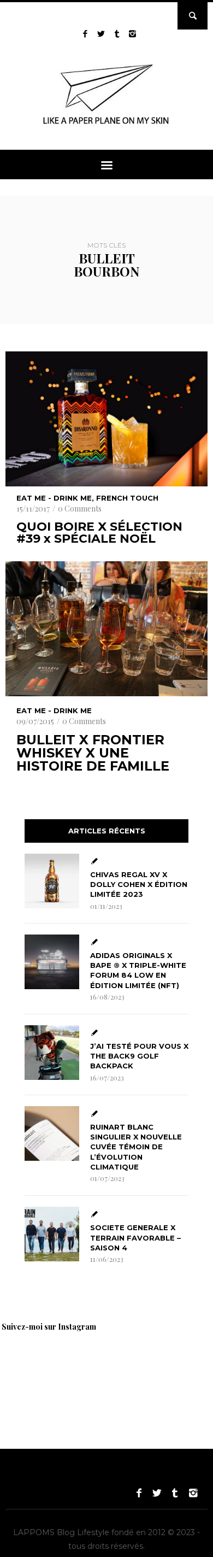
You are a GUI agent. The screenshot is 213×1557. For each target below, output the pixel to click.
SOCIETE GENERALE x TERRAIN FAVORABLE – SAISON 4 (135, 1237)
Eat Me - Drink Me (54, 497)
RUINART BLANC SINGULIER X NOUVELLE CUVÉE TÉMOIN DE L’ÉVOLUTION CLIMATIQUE (136, 1147)
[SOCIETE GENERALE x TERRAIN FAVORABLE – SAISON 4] (52, 1234)
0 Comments (80, 508)
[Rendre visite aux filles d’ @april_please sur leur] (114, 1367)
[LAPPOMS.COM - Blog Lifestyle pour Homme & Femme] (106, 126)
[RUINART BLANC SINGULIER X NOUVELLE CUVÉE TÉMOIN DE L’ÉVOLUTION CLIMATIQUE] (52, 1133)
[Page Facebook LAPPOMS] (85, 33)
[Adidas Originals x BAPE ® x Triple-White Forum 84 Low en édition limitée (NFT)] (52, 962)
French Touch (127, 497)
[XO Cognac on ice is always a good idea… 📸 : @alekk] (38, 1367)
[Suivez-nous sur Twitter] (100, 33)
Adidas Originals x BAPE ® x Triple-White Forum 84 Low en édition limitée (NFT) (138, 970)
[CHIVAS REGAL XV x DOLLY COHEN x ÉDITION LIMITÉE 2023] (52, 881)
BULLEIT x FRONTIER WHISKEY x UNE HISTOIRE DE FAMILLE (92, 753)
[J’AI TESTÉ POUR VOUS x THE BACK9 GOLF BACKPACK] (52, 1052)
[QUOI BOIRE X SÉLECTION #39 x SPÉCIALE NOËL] (106, 418)
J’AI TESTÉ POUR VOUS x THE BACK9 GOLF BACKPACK (139, 1056)
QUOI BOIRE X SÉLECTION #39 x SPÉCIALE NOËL (99, 533)
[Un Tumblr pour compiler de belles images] (116, 33)
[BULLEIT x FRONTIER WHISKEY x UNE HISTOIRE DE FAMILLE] (106, 628)
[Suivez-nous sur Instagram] (132, 33)
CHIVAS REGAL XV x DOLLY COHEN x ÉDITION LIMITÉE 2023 (138, 884)
